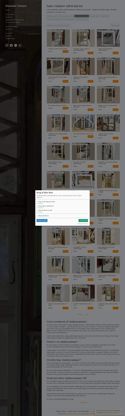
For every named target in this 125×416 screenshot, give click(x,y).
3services (39, 207)
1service (39, 203)
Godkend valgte (42, 220)
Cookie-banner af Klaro (82, 223)
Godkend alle (83, 220)
